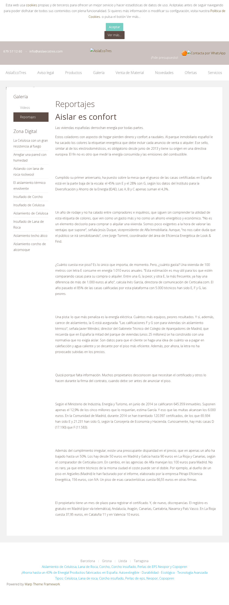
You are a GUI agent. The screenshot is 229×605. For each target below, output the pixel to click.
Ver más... (114, 35)
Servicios (215, 72)
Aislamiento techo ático (30, 235)
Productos (73, 72)
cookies (32, 5)
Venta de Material (130, 72)
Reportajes (28, 117)
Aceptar (114, 27)
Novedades (164, 72)
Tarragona (141, 561)
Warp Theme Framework (42, 584)
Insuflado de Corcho (28, 197)
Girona (107, 561)
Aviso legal (45, 72)
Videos (25, 107)
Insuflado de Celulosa (29, 205)
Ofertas (191, 72)
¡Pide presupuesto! (164, 57)
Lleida (123, 561)
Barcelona (88, 561)
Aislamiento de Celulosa (30, 213)
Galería (98, 72)
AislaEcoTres (16, 72)
